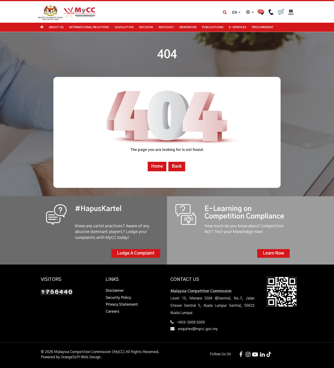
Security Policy (118, 297)
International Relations (89, 27)
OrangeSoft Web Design (80, 357)
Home (157, 166)
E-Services (237, 27)
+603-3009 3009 (191, 322)
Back (177, 166)
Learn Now (273, 253)
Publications (212, 27)
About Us (56, 27)
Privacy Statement (122, 304)
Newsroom (188, 27)
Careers (112, 311)
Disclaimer (115, 290)
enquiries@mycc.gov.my (198, 329)
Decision (146, 27)
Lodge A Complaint (136, 253)
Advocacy (166, 27)
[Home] (102, 12)
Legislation (124, 27)
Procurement (263, 27)
